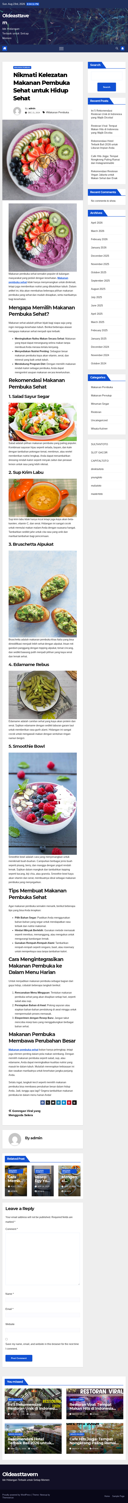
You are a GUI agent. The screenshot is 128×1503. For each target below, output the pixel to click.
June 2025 (97, 305)
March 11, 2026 (80, 1449)
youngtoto (96, 477)
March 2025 (97, 322)
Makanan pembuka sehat (23, 1049)
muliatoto (96, 485)
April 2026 (97, 222)
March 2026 (97, 231)
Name (9, 1294)
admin (32, 108)
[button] (117, 48)
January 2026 (98, 247)
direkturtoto (97, 469)
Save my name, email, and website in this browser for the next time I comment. (42, 1346)
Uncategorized (99, 420)
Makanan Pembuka (22, 67)
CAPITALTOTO (99, 460)
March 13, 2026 (19, 1449)
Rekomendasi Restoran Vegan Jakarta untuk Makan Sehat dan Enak (104, 175)
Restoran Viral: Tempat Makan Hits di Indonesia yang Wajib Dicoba (104, 129)
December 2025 (100, 256)
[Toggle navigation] (61, 48)
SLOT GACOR (99, 452)
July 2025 (96, 297)
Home (107, 1496)
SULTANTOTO (99, 444)
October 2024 (98, 363)
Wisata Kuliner (99, 428)
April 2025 (97, 313)
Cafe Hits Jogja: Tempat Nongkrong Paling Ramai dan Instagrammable (105, 159)
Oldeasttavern (20, 1474)
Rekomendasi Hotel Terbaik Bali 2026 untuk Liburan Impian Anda (104, 144)
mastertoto (97, 494)
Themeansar (7, 1497)
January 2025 (98, 338)
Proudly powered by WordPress (16, 1495)
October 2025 (98, 272)
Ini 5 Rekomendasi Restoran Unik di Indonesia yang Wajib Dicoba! (106, 114)
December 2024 (100, 347)
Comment (11, 1229)
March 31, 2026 (80, 1414)
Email (9, 1309)
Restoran (96, 412)
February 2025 (99, 330)
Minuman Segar (100, 403)
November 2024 (100, 355)
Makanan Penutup (101, 395)
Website (10, 1324)
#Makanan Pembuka (57, 112)
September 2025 (100, 280)
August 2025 (98, 289)
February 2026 (99, 239)
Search (95, 65)
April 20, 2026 (18, 1414)
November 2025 (100, 264)
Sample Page (118, 1496)
